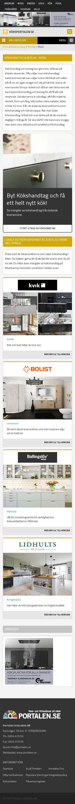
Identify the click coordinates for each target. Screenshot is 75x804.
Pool (59, 3)
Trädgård (10, 9)
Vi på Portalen (34, 768)
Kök (50, 3)
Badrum (9, 3)
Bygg (21, 3)
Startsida (8, 768)
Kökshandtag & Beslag (23, 47)
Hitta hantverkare (13, 775)
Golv (41, 3)
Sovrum (25, 9)
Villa (37, 9)
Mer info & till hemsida (57, 354)
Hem (5, 47)
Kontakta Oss (56, 768)
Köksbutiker (10, 781)
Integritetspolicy (58, 775)
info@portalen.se (21, 747)
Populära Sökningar (37, 775)
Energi (31, 3)
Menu (62, 40)
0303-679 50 (15, 736)
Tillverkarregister (35, 781)
